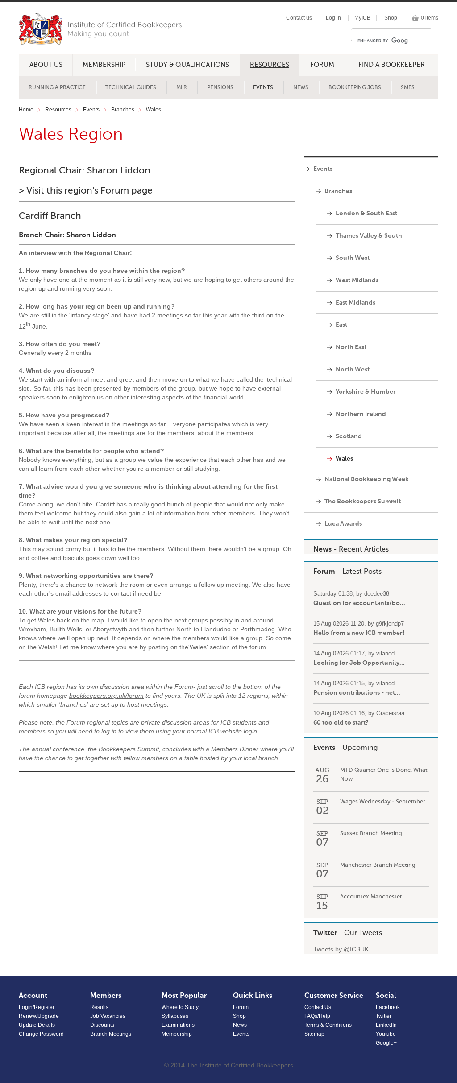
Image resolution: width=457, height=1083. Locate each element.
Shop (390, 18)
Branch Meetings (110, 1034)
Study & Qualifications (187, 65)
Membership (104, 65)
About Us (45, 65)
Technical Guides (130, 88)
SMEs (408, 88)
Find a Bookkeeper (391, 65)
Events (263, 88)
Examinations (178, 1025)
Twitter (325, 933)
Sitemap (314, 1034)
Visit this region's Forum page (89, 191)
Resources (269, 65)
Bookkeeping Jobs (354, 88)
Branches (122, 110)
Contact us (299, 18)
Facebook (388, 1007)
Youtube (386, 1034)
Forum (322, 65)
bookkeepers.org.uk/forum (106, 695)
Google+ (386, 1043)
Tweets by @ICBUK (341, 949)
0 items (429, 18)
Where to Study (180, 1007)
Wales (153, 110)
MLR (181, 88)
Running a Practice (57, 88)
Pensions (220, 88)
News (300, 88)
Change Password (41, 1034)
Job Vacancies (107, 1016)
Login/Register (36, 1007)
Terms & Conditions (328, 1025)
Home (26, 110)
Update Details (37, 1025)
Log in (333, 18)
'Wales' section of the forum (227, 647)
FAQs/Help (317, 1016)
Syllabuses (175, 1016)
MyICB (362, 18)
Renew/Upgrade (39, 1016)
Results (99, 1007)
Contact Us (317, 1007)
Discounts (102, 1025)
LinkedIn (386, 1025)
